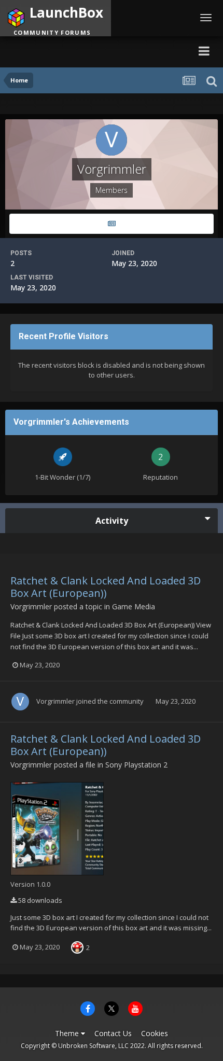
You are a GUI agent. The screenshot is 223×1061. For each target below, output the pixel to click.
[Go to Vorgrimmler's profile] (20, 701)
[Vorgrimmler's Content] (111, 224)
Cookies (154, 1033)
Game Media (133, 606)
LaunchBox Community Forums (101, 50)
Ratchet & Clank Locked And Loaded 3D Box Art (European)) (105, 587)
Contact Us (113, 1033)
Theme (68, 1033)
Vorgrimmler (31, 606)
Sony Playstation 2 (136, 765)
